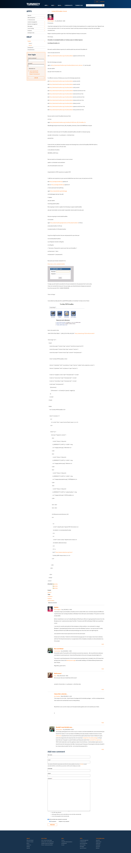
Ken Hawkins (57, 696)
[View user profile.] (50, 17)
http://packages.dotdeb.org (56, 181)
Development (30, 47)
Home (49, 11)
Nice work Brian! (58, 648)
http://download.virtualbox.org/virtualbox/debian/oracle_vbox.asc (66, 65)
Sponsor (28, 848)
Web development (31, 17)
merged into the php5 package (90, 737)
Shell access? (58, 673)
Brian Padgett (51, 21)
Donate (62, 845)
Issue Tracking (82, 845)
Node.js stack (98, 841)
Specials (29, 15)
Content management (32, 22)
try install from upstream (95, 740)
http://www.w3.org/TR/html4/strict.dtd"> (85, 333)
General (49, 592)
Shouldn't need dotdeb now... (64, 727)
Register (102, 1)
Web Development (83, 843)
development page (71, 660)
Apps (45, 5)
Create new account (34, 72)
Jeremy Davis (57, 651)
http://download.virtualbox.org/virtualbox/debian (61, 55)
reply (102, 644)
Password (30, 63)
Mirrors (28, 843)
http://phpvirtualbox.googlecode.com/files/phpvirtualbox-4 (64, 222)
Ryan (55, 675)
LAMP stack (98, 843)
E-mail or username (32, 58)
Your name (50, 754)
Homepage (50, 768)
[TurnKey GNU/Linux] (33, 5)
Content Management (84, 840)
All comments (53, 821)
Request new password (35, 74)
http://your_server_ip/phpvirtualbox (56, 264)
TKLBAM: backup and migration (47, 843)
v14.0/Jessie (58, 735)
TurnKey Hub (79, 5)
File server (98, 846)
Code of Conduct (30, 841)
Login (97, 1)
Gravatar (81, 764)
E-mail (49, 759)
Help (52, 5)
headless (50, 598)
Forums (29, 41)
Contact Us (29, 845)
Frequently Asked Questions (66, 841)
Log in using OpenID (34, 71)
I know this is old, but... (60, 694)
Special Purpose (83, 848)
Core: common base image (46, 840)
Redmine (97, 848)
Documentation (31, 49)
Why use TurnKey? (30, 840)
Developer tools (31, 32)
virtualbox (50, 596)
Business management (32, 24)
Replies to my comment (64, 821)
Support (30, 43)
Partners (28, 846)
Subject (49, 773)
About (28, 838)
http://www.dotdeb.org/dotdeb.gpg (58, 191)
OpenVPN (98, 840)
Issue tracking (31, 28)
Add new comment (52, 602)
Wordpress (98, 845)
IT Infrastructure (31, 19)
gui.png (55, 584)
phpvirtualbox (51, 600)
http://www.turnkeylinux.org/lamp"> (64, 552)
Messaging (30, 26)
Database (30, 30)
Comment (50, 778)
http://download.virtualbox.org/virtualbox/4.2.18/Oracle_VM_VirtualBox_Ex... (68, 122)
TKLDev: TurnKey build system (47, 845)
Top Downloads (100, 838)
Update (56, 607)
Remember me (32, 68)
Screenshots (68, 5)
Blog (59, 5)
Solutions (44, 838)
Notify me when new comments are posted (58, 819)
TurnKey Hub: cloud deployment (47, 841)
